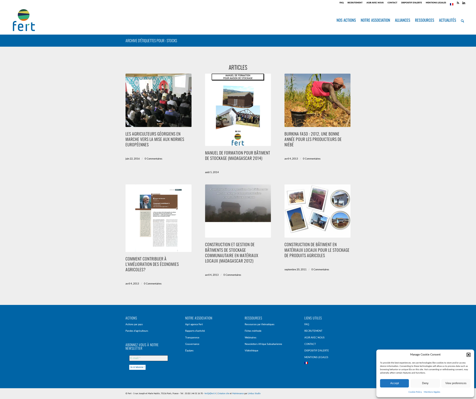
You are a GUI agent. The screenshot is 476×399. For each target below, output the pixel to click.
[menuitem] (342, 3)
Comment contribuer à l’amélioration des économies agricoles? (152, 263)
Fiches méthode (253, 331)
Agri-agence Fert (194, 324)
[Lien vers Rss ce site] (458, 3)
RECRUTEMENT (355, 3)
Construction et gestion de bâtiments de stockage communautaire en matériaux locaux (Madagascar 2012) (231, 252)
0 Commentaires (153, 159)
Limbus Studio (254, 393)
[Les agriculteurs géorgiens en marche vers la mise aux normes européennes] (159, 100)
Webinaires (250, 338)
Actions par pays (134, 324)
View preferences (456, 383)
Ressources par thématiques (259, 324)
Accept (394, 383)
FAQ (342, 3)
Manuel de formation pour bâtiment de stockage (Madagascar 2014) (237, 155)
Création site (223, 393)
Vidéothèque (251, 351)
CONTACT (392, 3)
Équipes (189, 351)
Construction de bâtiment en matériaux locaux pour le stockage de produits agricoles (317, 249)
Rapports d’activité (195, 331)
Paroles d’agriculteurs (137, 331)
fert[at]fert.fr (210, 393)
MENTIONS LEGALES (436, 3)
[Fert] (23, 20)
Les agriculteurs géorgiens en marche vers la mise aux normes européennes (155, 139)
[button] (468, 355)
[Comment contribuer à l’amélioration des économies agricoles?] (159, 218)
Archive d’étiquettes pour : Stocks (151, 40)
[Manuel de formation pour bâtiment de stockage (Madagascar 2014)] (238, 110)
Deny (425, 383)
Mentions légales (432, 392)
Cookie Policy (415, 392)
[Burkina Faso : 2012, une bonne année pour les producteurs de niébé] (317, 100)
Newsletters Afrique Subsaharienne (263, 344)
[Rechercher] (462, 20)
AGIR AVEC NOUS (375, 3)
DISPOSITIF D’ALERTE (411, 3)
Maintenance (238, 393)
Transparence (192, 338)
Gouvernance (192, 344)
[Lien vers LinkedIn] (464, 3)
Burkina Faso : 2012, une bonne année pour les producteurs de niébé (313, 139)
